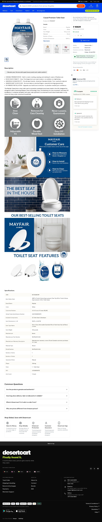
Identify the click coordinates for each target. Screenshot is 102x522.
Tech (11, 10)
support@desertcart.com (74, 490)
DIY (33, 10)
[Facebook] (98, 468)
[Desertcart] (9, 6)
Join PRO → (76, 84)
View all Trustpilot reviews (85, 127)
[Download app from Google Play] (8, 511)
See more (46, 41)
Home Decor (19, 10)
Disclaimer (95, 509)
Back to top (51, 443)
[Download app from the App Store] (20, 511)
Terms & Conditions (92, 503)
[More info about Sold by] (92, 45)
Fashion (27, 10)
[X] (94, 468)
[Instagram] (90, 468)
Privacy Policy (94, 506)
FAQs (97, 512)
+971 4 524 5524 (72, 496)
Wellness (5, 10)
